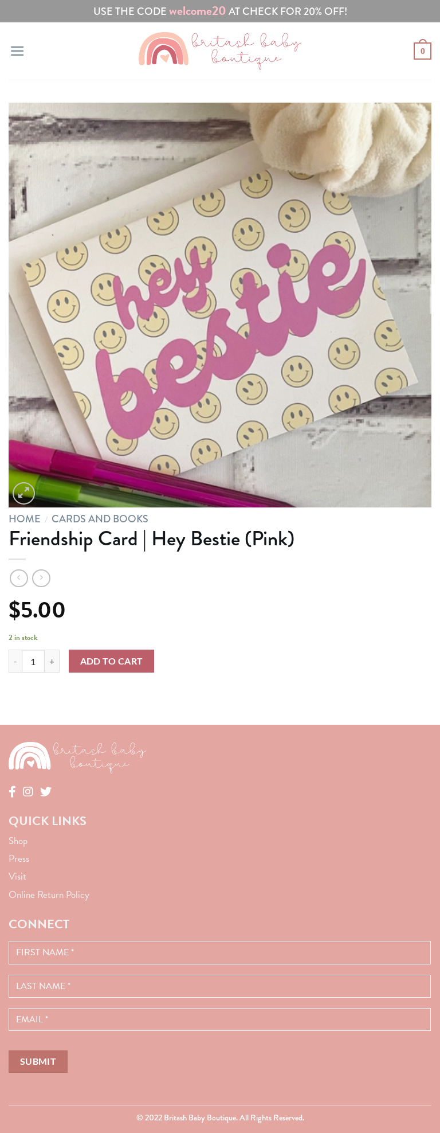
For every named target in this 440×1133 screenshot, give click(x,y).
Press (19, 858)
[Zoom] (24, 493)
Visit (17, 876)
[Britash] (220, 50)
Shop (18, 841)
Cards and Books (100, 518)
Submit (38, 1061)
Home (25, 518)
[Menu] (17, 51)
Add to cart (111, 661)
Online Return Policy (49, 895)
